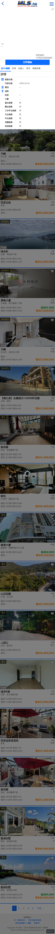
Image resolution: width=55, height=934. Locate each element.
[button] (51, 3)
